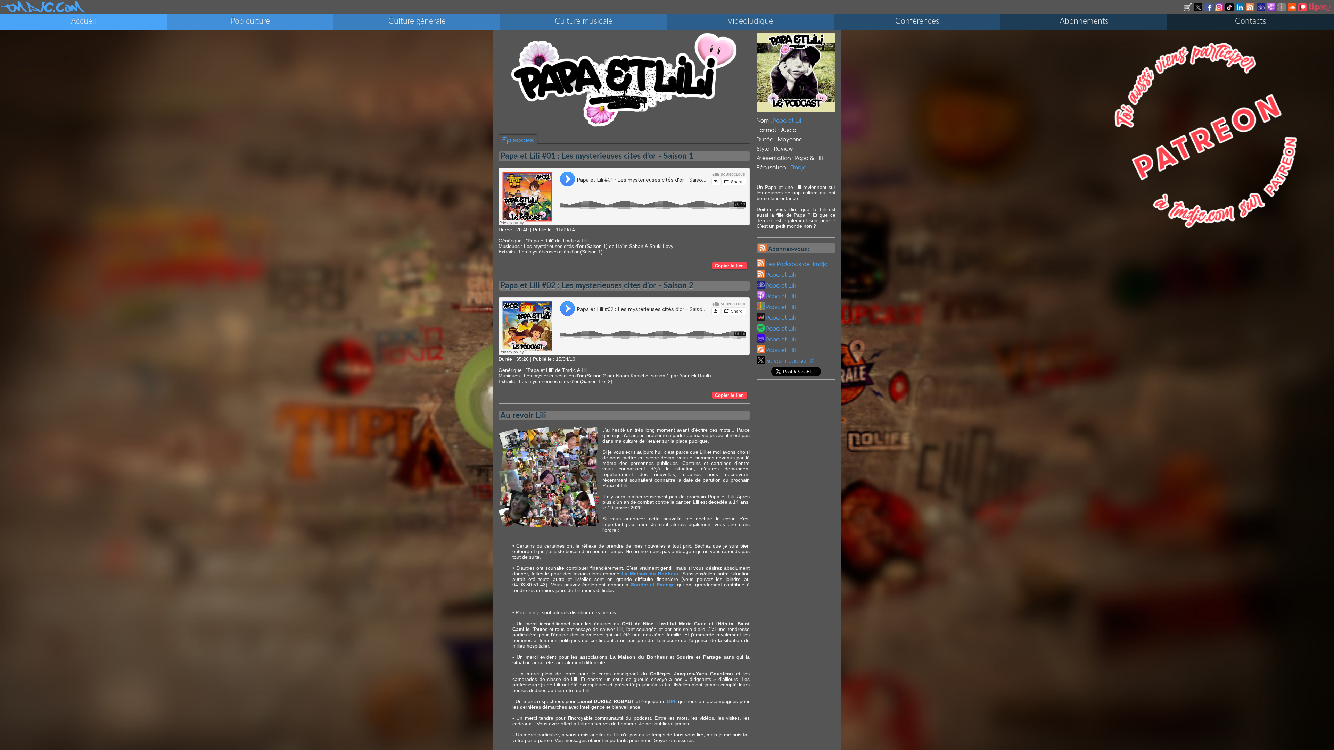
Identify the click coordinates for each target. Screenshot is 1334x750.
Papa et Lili (788, 120)
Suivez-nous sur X (790, 360)
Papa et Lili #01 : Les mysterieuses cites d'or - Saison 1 (596, 156)
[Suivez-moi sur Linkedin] (1240, 9)
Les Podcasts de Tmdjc (796, 263)
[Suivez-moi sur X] (1198, 9)
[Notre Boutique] (1188, 9)
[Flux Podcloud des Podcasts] (1261, 9)
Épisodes (518, 139)
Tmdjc (798, 167)
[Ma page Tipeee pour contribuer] (1320, 9)
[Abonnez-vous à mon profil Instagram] (1219, 9)
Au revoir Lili (523, 415)
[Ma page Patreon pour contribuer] (1303, 9)
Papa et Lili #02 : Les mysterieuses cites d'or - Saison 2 (596, 286)
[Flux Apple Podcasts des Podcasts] (1271, 9)
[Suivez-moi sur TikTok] (1230, 9)
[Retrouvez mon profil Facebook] (1209, 9)
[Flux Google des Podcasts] (1282, 9)
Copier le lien (729, 265)
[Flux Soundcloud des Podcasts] (1292, 9)
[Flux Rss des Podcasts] (1250, 9)
